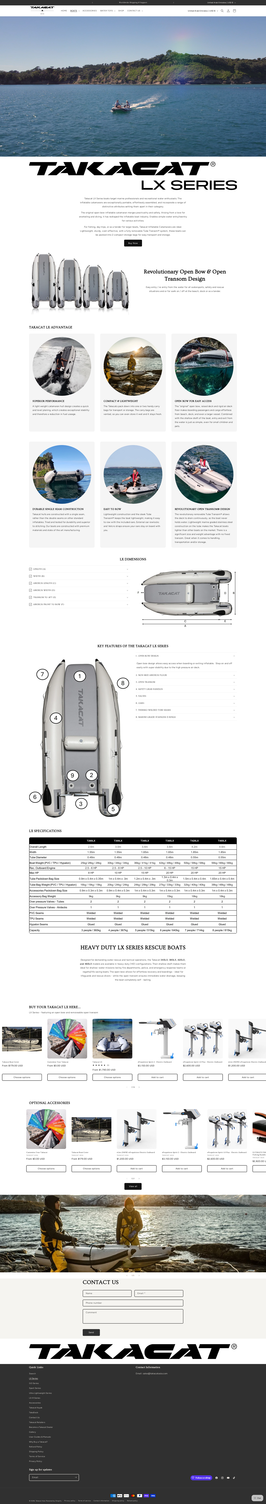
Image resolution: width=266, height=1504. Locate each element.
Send (91, 1332)
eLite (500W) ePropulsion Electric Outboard (136, 1152)
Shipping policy (118, 1501)
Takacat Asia (40, 1501)
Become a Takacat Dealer (41, 1427)
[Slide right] (139, 1087)
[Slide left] (127, 1087)
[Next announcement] (174, 2)
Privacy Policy (35, 1461)
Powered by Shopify (54, 1501)
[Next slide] (139, 1275)
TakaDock (33, 1412)
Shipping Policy (36, 1451)
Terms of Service (37, 1456)
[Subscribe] (76, 1477)
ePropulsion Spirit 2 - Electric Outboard (155, 1062)
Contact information (101, 1501)
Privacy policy (69, 1501)
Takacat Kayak (35, 1408)
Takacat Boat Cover (10, 1062)
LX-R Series (34, 1398)
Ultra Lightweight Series (40, 1393)
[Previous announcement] (92, 2)
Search (32, 1373)
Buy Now (133, 243)
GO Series (34, 1383)
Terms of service (84, 1501)
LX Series (33, 1378)
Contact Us (34, 1417)
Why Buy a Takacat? (38, 1442)
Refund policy (132, 1501)
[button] (75, 11)
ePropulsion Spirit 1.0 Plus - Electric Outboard (202, 1062)
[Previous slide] (127, 1275)
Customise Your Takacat (57, 1062)
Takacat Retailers (37, 1422)
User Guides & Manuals (40, 1437)
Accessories (35, 1403)
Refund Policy (35, 1447)
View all (133, 1186)
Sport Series (35, 1388)
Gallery (32, 1432)
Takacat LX (97, 1062)
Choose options (22, 1077)
